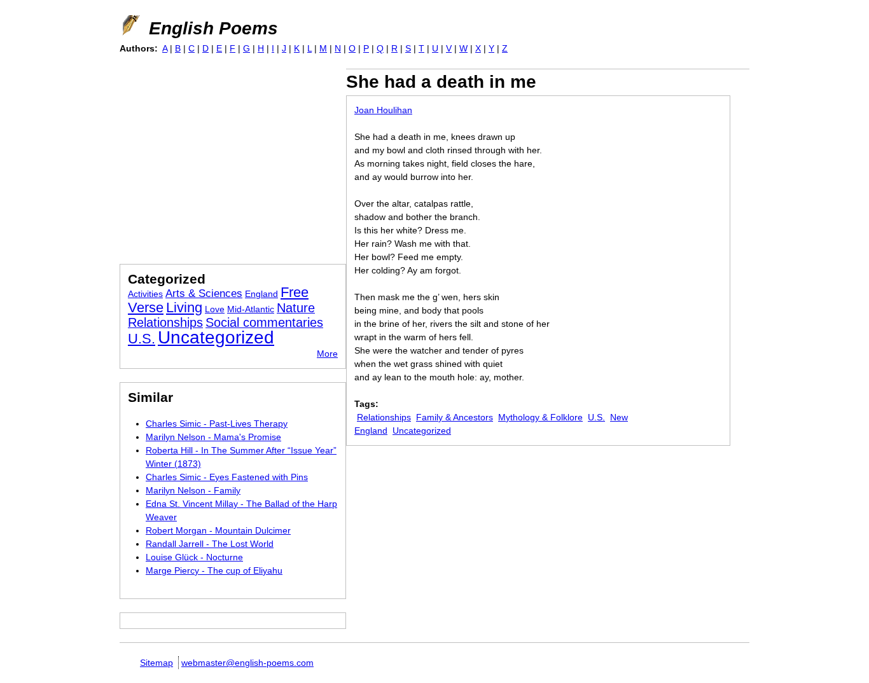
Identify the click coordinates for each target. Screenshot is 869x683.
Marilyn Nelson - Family (193, 490)
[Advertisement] (226, 158)
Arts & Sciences (203, 293)
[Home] (130, 25)
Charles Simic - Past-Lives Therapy (217, 423)
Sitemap (156, 663)
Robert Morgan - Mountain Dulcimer (218, 530)
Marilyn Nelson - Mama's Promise (213, 437)
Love (215, 309)
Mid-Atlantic (250, 309)
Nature (296, 308)
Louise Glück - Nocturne (194, 557)
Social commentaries (264, 322)
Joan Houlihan (383, 110)
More (327, 353)
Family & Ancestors (454, 417)
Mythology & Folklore (540, 417)
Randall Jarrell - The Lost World (210, 544)
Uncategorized (422, 430)
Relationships (384, 417)
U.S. (596, 417)
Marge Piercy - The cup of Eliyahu (214, 570)
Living (184, 307)
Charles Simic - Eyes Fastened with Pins (227, 477)
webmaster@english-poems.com (247, 663)
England (261, 294)
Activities (145, 294)
